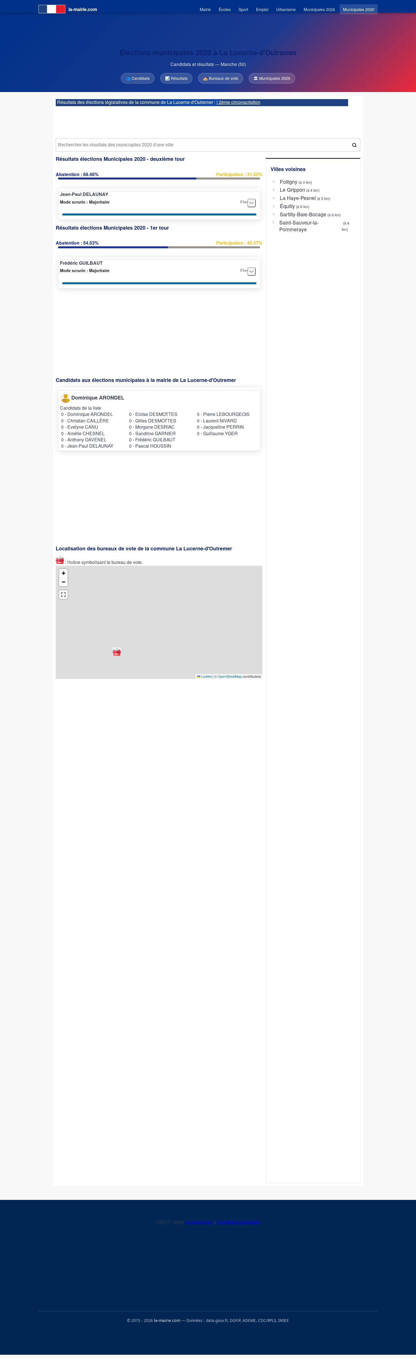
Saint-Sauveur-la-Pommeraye (299, 226)
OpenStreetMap (230, 676)
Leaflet (206, 676)
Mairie (205, 9)
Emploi (262, 9)
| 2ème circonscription (238, 102)
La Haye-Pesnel (298, 198)
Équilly (287, 206)
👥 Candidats (138, 78)
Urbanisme (286, 9)
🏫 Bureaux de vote (220, 78)
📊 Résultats (176, 78)
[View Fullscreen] (63, 594)
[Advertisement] (208, 120)
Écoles (225, 9)
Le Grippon (292, 189)
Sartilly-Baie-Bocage (303, 214)
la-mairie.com (199, 1222)
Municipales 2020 (358, 9)
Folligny (288, 181)
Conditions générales (238, 1222)
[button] (117, 652)
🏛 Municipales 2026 (272, 78)
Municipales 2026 (319, 9)
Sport (243, 9)
